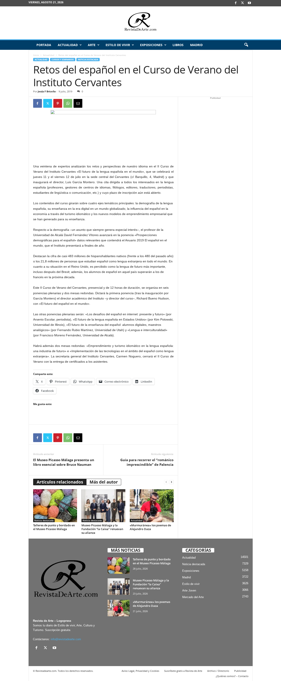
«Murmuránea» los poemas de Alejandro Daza (150, 527)
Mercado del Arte (193, 597)
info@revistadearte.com (66, 639)
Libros (178, 45)
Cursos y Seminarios (63, 59)
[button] (246, 45)
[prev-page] (166, 482)
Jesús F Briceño (47, 91)
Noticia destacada (88, 59)
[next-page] (171, 482)
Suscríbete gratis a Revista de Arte (183, 670)
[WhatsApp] (67, 103)
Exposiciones (151, 45)
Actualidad (68, 45)
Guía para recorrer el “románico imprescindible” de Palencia (146, 462)
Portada (43, 45)
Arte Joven (189, 590)
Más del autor (104, 482)
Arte (91, 45)
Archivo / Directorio (218, 670)
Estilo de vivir (118, 45)
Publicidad (240, 670)
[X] (242, 3)
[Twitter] (47, 103)
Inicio (36, 55)
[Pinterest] (57, 103)
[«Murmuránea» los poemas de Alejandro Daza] (152, 505)
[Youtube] (249, 3)
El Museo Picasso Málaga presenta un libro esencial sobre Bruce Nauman (63, 462)
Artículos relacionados (60, 482)
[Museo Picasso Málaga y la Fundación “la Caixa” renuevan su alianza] (103, 505)
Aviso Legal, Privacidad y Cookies (140, 670)
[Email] (78, 103)
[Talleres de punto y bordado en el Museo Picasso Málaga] (55, 505)
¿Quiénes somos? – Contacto (232, 676)
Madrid (196, 45)
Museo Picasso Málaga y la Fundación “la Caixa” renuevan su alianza (102, 529)
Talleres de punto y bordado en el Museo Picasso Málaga (54, 527)
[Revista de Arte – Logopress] (140, 22)
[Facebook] (235, 3)
